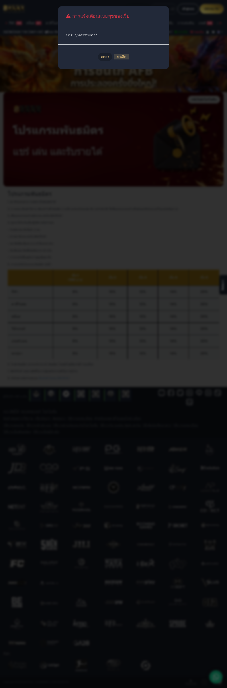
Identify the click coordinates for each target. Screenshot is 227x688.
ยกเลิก (121, 56)
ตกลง (105, 56)
